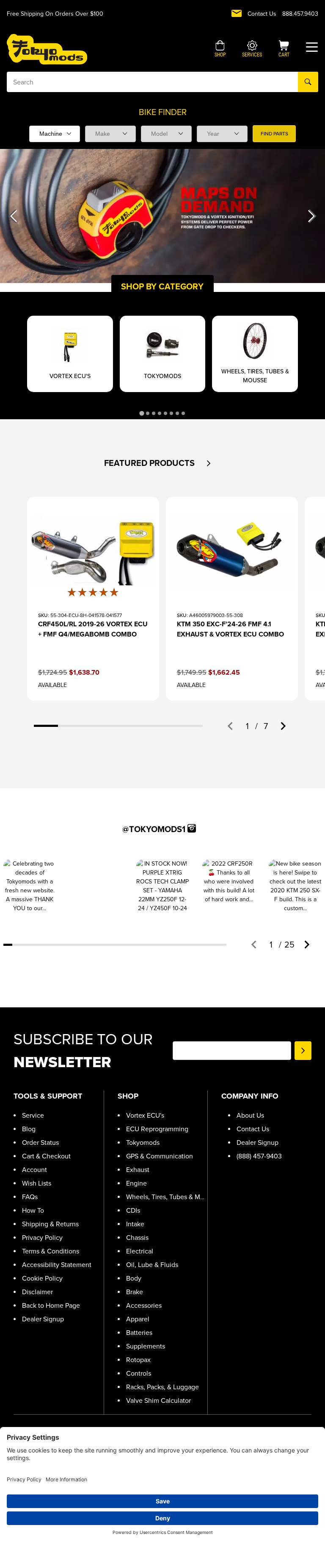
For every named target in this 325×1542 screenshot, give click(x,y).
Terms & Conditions (50, 1251)
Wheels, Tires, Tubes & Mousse (172, 1197)
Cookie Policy (42, 1278)
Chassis (137, 1237)
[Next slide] (282, 726)
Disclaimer (37, 1292)
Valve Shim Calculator (158, 1400)
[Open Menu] (312, 47)
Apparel (137, 1319)
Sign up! (303, 1050)
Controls (138, 1373)
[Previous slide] (230, 726)
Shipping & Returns (50, 1224)
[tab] (141, 413)
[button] (220, 50)
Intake (135, 1224)
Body (133, 1278)
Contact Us (262, 13)
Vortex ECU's (145, 1115)
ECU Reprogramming (157, 1129)
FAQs (30, 1197)
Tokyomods (143, 1142)
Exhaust (137, 1170)
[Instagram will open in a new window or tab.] (191, 828)
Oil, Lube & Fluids (152, 1265)
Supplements (145, 1346)
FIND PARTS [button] (274, 133)
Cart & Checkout (46, 1156)
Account (34, 1170)
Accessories (144, 1305)
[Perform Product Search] (308, 82)
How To (33, 1210)
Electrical (139, 1251)
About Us (250, 1115)
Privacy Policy (42, 1237)
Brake (134, 1292)
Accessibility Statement (56, 1265)
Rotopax (138, 1360)
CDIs (133, 1210)
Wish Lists (36, 1183)
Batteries (139, 1332)
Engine (136, 1183)
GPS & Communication (159, 1156)
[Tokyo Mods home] (47, 49)
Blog (29, 1129)
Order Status (40, 1142)
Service (33, 1115)
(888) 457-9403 (259, 1156)
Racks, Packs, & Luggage (162, 1387)
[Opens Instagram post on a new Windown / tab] (29, 885)
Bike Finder (163, 112)
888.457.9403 (300, 13)
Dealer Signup (43, 1319)
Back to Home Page (51, 1305)
